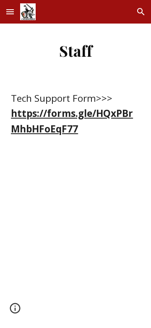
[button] (10, 11)
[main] (75, 50)
